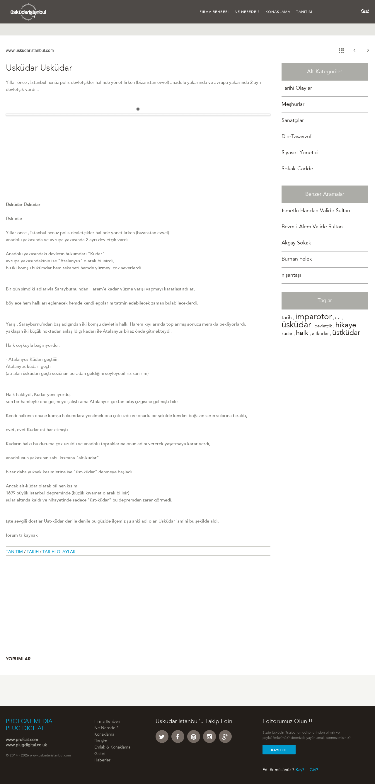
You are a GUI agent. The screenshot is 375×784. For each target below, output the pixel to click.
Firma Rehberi (214, 12)
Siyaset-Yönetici (300, 153)
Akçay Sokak (296, 243)
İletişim (100, 741)
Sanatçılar (293, 120)
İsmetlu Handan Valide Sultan (316, 211)
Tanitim (15, 552)
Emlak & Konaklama (112, 748)
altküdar (320, 333)
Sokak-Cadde (297, 169)
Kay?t (301, 770)
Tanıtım (304, 12)
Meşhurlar (293, 104)
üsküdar (296, 325)
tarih (287, 318)
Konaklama (277, 12)
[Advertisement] (138, 161)
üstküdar (346, 333)
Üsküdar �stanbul (28, 12)
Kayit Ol (279, 750)
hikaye (345, 325)
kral (337, 318)
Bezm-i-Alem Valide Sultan (312, 227)
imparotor (313, 317)
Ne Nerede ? (247, 12)
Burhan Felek (297, 259)
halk (302, 333)
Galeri (99, 754)
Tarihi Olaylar (59, 552)
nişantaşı (291, 275)
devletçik (323, 326)
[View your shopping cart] (365, 11)
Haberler (102, 761)
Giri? (314, 770)
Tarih (33, 552)
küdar (287, 334)
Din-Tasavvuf (296, 137)
